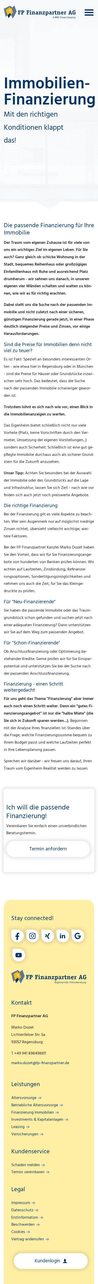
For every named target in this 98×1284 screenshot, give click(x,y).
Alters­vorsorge (23, 1098)
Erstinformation (24, 1217)
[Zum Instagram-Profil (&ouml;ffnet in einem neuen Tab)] (32, 936)
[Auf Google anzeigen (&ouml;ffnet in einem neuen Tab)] (78, 936)
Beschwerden (23, 1224)
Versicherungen (24, 1134)
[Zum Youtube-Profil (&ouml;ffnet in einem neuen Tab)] (19, 955)
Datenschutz (22, 1210)
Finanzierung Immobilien (32, 1112)
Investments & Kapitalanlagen (37, 1119)
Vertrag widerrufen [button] (27, 1239)
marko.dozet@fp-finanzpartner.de (40, 1063)
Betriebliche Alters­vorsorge (34, 1105)
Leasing (18, 1127)
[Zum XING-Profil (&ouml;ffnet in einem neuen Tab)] (47, 936)
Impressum (20, 1203)
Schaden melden (25, 1165)
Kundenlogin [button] (48, 1261)
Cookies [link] (18, 1232)
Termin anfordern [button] (48, 849)
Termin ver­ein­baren (27, 1172)
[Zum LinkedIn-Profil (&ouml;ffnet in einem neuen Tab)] (63, 936)
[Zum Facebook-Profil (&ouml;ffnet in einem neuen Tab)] (17, 936)
